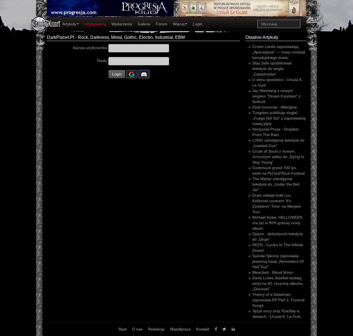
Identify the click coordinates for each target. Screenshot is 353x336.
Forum (161, 24)
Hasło (102, 60)
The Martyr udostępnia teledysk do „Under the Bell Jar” (275, 184)
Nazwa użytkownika (90, 47)
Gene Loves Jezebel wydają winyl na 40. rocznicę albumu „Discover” (277, 283)
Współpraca (180, 329)
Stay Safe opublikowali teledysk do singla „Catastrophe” (272, 68)
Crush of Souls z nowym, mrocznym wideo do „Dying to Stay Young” (278, 156)
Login (197, 24)
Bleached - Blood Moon (272, 272)
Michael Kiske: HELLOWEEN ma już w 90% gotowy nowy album (277, 223)
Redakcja (156, 329)
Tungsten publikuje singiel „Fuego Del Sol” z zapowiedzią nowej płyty (279, 118)
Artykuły (69, 24)
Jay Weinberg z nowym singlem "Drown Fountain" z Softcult (276, 96)
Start (122, 329)
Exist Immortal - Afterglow (274, 107)
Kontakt (202, 329)
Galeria (144, 24)
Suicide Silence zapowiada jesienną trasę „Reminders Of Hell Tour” (278, 261)
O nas (137, 329)
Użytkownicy (95, 24)
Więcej (178, 24)
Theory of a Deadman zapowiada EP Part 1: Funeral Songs (278, 300)
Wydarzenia (121, 24)
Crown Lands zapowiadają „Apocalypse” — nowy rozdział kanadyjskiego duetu (278, 52)
